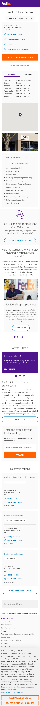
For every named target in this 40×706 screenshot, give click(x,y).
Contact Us (5, 646)
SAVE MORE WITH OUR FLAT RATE (20, 241)
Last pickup (28, 74)
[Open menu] (37, 3)
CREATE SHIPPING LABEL (18, 56)
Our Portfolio (6, 625)
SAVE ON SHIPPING (16, 64)
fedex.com (13, 418)
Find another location (18, 49)
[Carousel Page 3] (24, 376)
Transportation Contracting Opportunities (17, 634)
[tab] (15, 337)
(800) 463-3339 (14, 537)
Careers (4, 631)
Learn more (9, 369)
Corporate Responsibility (11, 640)
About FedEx (6, 621)
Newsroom (5, 643)
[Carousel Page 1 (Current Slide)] (16, 376)
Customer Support (14, 39)
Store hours (12, 74)
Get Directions (13, 34)
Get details (19, 327)
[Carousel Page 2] (20, 376)
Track (20, 455)
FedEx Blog (5, 637)
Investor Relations (8, 628)
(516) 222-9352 (14, 498)
